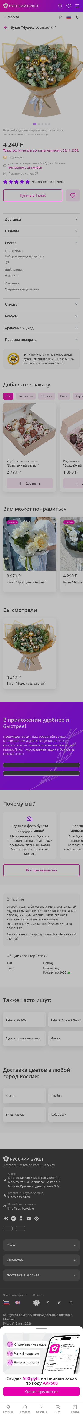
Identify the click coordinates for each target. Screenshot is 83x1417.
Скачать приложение (41, 1391)
